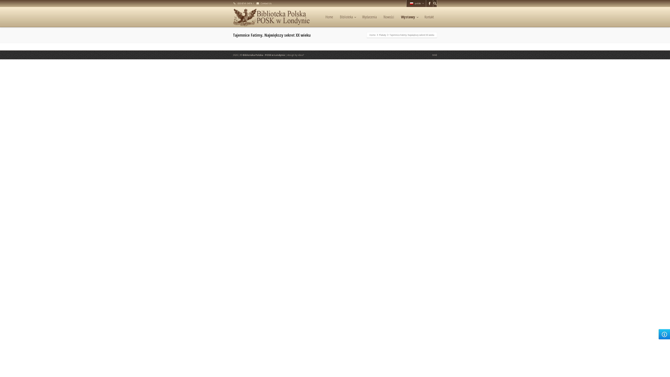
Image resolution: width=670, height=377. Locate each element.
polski (418, 3)
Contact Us (265, 3)
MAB (434, 55)
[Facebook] (429, 3)
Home (329, 16)
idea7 (301, 55)
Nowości (389, 16)
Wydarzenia (369, 16)
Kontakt (429, 16)
